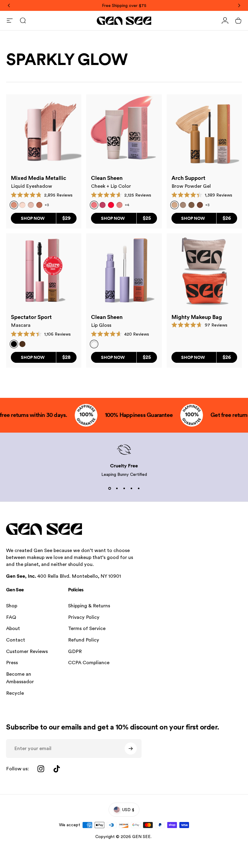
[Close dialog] (234, 356)
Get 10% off (84, 456)
